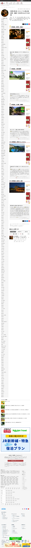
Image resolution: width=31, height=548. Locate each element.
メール (23, 527)
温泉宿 (19, 241)
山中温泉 (10, 480)
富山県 (6, 495)
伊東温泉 (2, 233)
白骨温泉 (2, 166)
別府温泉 (2, 383)
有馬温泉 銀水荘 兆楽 (17, 180)
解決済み (26, 231)
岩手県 (10, 488)
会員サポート (24, 528)
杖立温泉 (2, 375)
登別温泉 (2, 21)
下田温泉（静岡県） (3, 236)
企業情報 (12, 524)
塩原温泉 (2, 106)
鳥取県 (6, 500)
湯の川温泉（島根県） (4, 336)
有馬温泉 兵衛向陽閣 (16, 68)
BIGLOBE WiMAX (5, 518)
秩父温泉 (2, 135)
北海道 (6, 488)
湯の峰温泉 (2, 323)
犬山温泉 (2, 274)
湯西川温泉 (2, 114)
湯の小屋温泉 (3, 132)
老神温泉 (2, 122)
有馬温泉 (2, 305)
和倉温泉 (2, 217)
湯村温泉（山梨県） (3, 163)
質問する (22, 0)
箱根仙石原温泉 (3, 155)
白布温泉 (2, 78)
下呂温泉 (2, 264)
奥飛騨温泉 (2, 269)
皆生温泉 (2, 328)
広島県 (13, 500)
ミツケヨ (23, 485)
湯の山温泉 (2, 287)
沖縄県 (19, 504)
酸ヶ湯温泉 (2, 37)
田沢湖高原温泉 (3, 65)
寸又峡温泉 (2, 256)
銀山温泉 (2, 68)
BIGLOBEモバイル (5, 517)
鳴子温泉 (2, 50)
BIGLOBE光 (4, 515)
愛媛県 (11, 502)
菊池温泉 (2, 370)
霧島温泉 (2, 396)
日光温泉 (2, 112)
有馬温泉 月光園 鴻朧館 (17, 104)
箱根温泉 (2, 145)
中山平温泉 (2, 57)
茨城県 (11, 490)
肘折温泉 (2, 83)
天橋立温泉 (2, 290)
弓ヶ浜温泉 (2, 261)
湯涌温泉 (2, 225)
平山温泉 (2, 380)
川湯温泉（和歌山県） (4, 321)
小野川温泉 (2, 75)
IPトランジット (5, 534)
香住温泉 (2, 310)
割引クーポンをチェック (29, 48)
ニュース (14, 529)
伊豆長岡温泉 (3, 243)
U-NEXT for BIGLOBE (15, 520)
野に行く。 (23, 483)
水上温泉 (2, 130)
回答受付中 (20, 231)
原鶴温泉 (2, 357)
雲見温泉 (2, 254)
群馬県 (9, 490)
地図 (27, 37)
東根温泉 (2, 81)
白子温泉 (2, 140)
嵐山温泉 (2, 292)
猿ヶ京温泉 (2, 127)
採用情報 (14, 530)
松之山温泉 (2, 212)
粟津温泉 (2, 220)
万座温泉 (2, 119)
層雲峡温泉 (2, 31)
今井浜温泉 (2, 246)
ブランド (14, 527)
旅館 (14, 241)
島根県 (9, 500)
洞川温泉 (2, 316)
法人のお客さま (4, 524)
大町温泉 (2, 171)
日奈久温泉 (2, 378)
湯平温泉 (2, 393)
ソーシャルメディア (15, 533)
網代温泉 (2, 238)
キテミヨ (23, 480)
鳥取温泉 (2, 329)
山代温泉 (2, 223)
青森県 (8, 488)
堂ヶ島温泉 (2, 259)
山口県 (16, 500)
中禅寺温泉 (2, 109)
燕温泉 (2, 210)
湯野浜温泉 (2, 86)
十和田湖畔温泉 (3, 44)
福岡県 (5, 504)
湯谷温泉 (2, 279)
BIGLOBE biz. (4, 526)
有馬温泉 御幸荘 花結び (17, 26)
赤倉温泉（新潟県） (3, 199)
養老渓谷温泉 (3, 143)
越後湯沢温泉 (3, 205)
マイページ (26, 0)
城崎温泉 (2, 303)
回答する (18, 0)
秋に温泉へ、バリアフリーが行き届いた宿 (20, 137)
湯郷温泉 (2, 339)
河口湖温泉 (2, 158)
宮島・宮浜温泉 (3, 341)
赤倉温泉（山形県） (3, 70)
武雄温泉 (2, 360)
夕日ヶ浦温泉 (3, 300)
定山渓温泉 (2, 19)
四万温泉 (8, 478)
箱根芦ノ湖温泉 (3, 150)
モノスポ (23, 482)
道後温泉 (2, 352)
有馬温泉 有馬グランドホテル (19, 141)
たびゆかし (23, 486)
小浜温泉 (2, 365)
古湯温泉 (2, 362)
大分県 (13, 504)
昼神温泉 (2, 189)
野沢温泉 (17, 478)
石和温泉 (8, 479)
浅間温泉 (2, 168)
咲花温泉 (2, 207)
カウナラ (23, 484)
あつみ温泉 (2, 73)
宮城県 (12, 488)
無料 (23, 241)
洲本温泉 (2, 313)
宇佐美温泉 (2, 248)
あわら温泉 (2, 228)
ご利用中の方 (23, 524)
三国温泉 (2, 230)
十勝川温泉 (8, 476)
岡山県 (11, 500)
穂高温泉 (2, 192)
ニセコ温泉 (2, 34)
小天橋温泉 (2, 295)
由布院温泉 (2, 385)
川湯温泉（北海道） (3, 29)
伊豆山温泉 (2, 241)
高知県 (13, 502)
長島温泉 (2, 285)
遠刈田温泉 (2, 55)
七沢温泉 (2, 148)
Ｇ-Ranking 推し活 (24, 487)
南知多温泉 (2, 277)
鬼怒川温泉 (11, 478)
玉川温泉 (2, 62)
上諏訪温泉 (2, 174)
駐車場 (17, 241)
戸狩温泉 (2, 181)
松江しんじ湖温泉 (3, 334)
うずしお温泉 (3, 308)
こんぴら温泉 (3, 349)
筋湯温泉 (2, 388)
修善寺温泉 (16, 479)
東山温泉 (2, 88)
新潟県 (11, 493)
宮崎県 (15, 504)
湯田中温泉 (2, 194)
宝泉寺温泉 (2, 391)
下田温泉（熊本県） (3, 372)
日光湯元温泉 (3, 104)
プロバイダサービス (5, 529)
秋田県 (14, 488)
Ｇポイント (23, 475)
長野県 (9, 493)
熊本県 (11, 504)
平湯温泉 (5, 481)
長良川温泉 (2, 272)
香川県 (9, 502)
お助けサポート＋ (15, 515)
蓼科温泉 (2, 179)
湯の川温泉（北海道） (4, 24)
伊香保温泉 (2, 117)
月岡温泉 (2, 197)
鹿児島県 (17, 504)
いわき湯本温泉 (3, 93)
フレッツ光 (4, 528)
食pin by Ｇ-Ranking (24, 488)
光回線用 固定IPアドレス (6, 530)
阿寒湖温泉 (2, 26)
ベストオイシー (24, 481)
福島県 (19, 488)
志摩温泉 (2, 282)
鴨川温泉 (2, 137)
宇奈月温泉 (16, 480)
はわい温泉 (2, 331)
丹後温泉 (2, 298)
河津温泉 (2, 251)
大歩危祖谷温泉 (3, 347)
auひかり (4, 516)
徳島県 (6, 502)
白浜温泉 (2, 318)
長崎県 (9, 504)
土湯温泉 (2, 96)
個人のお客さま (4, 512)
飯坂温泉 (2, 91)
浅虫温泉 (2, 39)
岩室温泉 (2, 202)
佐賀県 (7, 504)
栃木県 (6, 490)
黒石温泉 (2, 42)
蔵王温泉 (10, 477)
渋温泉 (2, 176)
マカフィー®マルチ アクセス (6, 536)
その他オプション (15, 521)
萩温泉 (2, 344)
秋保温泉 (2, 52)
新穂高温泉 (2, 267)
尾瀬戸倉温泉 (3, 124)
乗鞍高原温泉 (3, 184)
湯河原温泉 (10, 479)
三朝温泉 (2, 326)
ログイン (29, 0)
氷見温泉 (2, 215)
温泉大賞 (23, 515)
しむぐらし (23, 516)
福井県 (11, 495)
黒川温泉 (2, 367)
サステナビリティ (15, 528)
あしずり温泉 (3, 354)
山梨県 (6, 493)
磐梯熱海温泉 (3, 99)
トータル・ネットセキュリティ (16, 519)
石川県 (9, 495)
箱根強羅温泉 (3, 153)
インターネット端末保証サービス (16, 517)
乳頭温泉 (2, 60)
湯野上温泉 (2, 101)
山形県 (17, 488)
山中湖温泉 (2, 161)
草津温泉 (16, 477)
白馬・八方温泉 (3, 186)
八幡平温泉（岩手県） (4, 47)
